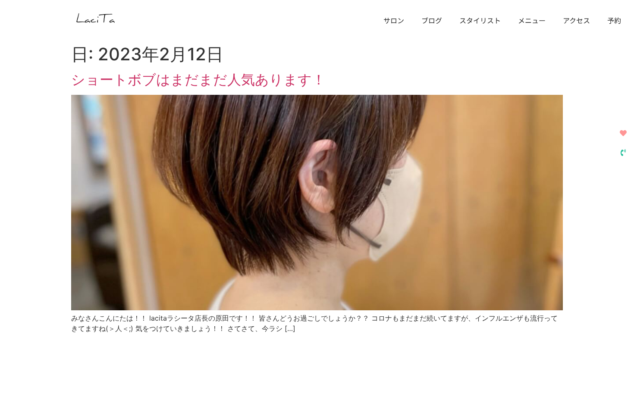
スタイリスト (480, 20)
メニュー (532, 20)
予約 (614, 20)
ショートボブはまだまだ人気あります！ (198, 79)
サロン (393, 20)
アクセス (576, 20)
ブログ (431, 20)
